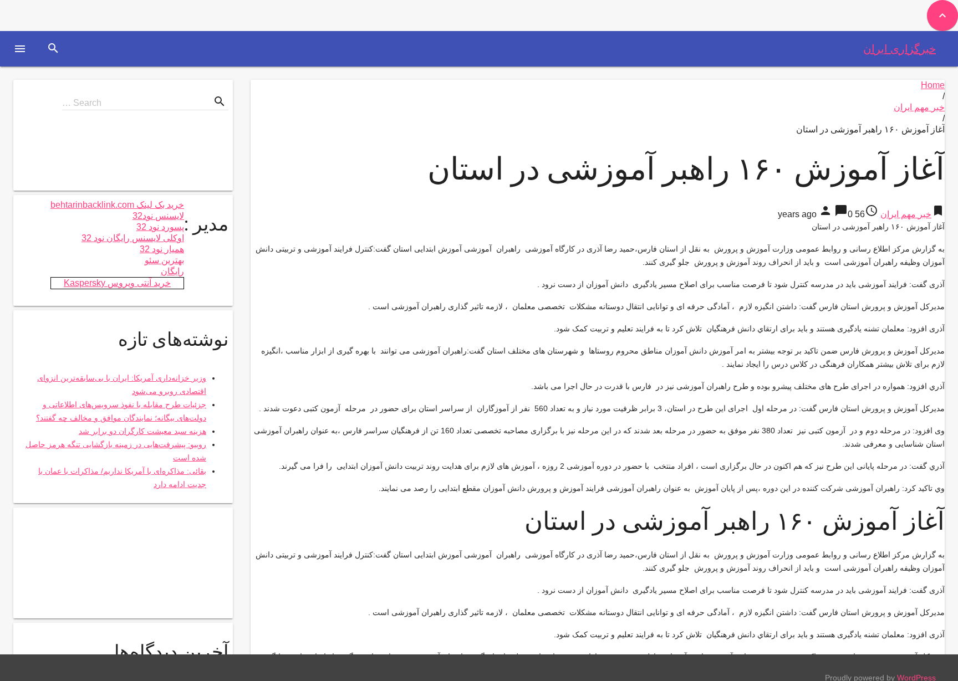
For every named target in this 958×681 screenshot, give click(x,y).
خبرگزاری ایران (899, 48)
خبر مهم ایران (919, 107)
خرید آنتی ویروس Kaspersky (117, 283)
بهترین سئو (164, 260)
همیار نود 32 (162, 249)
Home (933, 85)
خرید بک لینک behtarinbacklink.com (117, 204)
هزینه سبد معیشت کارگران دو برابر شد (142, 431)
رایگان (172, 271)
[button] (20, 48)
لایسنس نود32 (158, 216)
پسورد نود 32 (160, 227)
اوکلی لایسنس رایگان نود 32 (132, 238)
